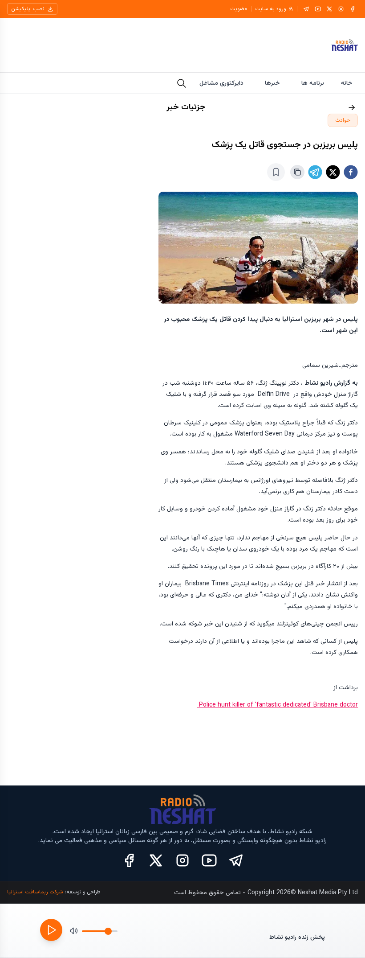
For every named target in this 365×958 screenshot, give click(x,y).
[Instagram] (341, 9)
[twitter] (333, 172)
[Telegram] (306, 9)
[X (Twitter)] (155, 860)
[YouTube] (317, 9)
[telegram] (315, 172)
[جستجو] (182, 83)
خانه (347, 83)
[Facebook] (352, 9)
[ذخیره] (276, 172)
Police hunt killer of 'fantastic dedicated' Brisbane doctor (277, 705)
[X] (329, 9)
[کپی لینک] (297, 172)
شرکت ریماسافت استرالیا (35, 892)
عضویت (238, 8)
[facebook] (351, 172)
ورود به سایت (270, 8)
